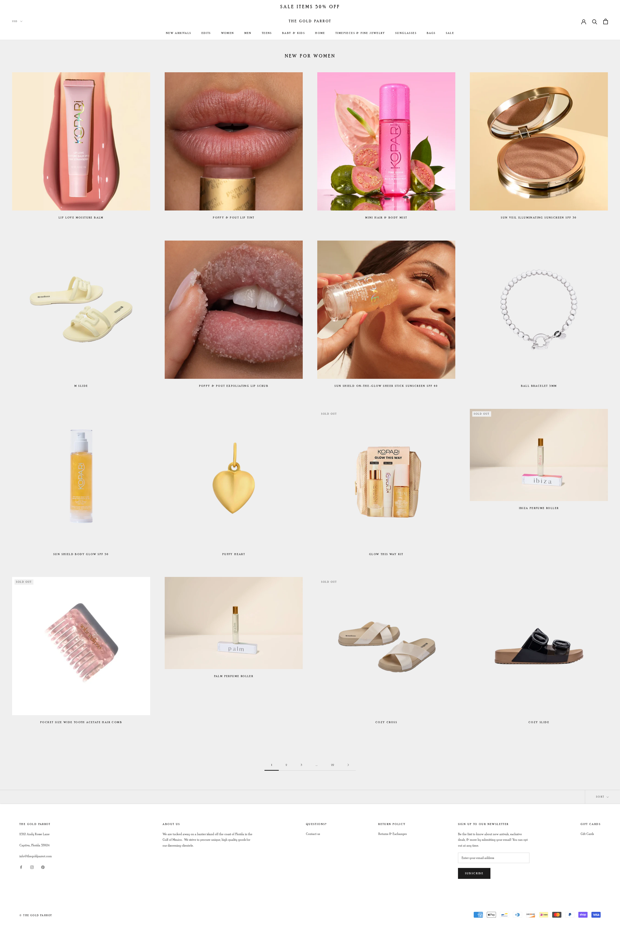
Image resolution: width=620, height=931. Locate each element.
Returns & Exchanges (392, 834)
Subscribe (474, 873)
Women (227, 33)
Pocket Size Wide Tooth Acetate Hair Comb (81, 722)
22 (332, 765)
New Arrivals (178, 33)
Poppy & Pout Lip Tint (233, 217)
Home (320, 33)
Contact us (313, 834)
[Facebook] (21, 866)
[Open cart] (605, 21)
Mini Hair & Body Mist (386, 217)
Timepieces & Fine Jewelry (360, 33)
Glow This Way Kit (386, 554)
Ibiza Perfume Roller (539, 508)
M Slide (81, 386)
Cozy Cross (386, 722)
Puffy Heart (233, 554)
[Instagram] (32, 866)
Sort (601, 797)
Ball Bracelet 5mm (539, 386)
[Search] (594, 21)
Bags (431, 33)
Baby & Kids (293, 33)
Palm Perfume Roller (234, 676)
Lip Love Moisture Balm (81, 217)
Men (248, 33)
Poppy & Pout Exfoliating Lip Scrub (234, 386)
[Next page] (348, 765)
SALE (450, 33)
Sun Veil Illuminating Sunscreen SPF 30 (539, 217)
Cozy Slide (538, 722)
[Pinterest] (43, 866)
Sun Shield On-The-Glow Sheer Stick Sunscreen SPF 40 (386, 386)
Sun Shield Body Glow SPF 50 (81, 554)
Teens (267, 33)
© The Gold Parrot (35, 915)
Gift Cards (587, 834)
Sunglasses (406, 33)
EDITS (206, 33)
